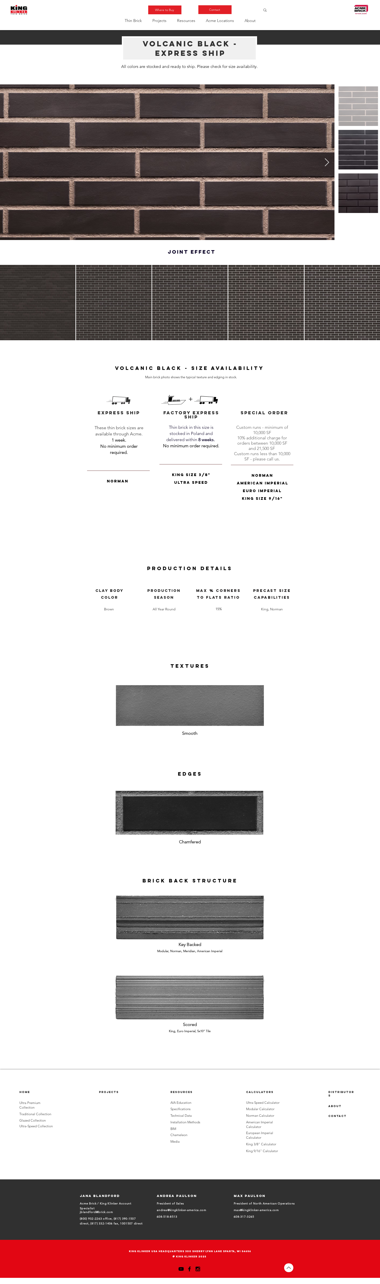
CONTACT (337, 1116)
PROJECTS (109, 1092)
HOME (24, 1092)
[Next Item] (326, 162)
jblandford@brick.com (96, 1212)
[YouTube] (181, 1269)
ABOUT (335, 1106)
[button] (133, 21)
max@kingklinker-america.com (256, 1210)
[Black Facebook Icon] (189, 1269)
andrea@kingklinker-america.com (181, 1210)
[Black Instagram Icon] (198, 1269)
